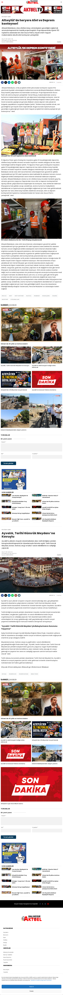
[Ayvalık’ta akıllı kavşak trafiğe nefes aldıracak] (47, 354)
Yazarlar (5, 972)
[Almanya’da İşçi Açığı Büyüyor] (6, 513)
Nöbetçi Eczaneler (8, 952)
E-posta (35, 454)
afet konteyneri (19, 296)
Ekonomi (5, 935)
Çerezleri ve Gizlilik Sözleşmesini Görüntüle (41, 980)
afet (11, 296)
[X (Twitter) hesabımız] (42, 904)
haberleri (37, 296)
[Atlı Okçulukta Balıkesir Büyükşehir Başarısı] (36, 519)
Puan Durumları (7, 960)
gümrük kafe (13, 674)
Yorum (3, 442)
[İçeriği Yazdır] (19, 82)
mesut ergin (35, 674)
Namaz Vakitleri (7, 955)
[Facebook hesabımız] (40, 904)
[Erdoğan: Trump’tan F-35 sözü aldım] (6, 508)
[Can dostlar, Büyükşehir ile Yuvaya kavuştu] (6, 496)
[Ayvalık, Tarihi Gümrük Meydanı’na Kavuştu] (16, 354)
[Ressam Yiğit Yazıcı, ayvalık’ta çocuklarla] (6, 519)
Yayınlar (5, 962)
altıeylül (29, 296)
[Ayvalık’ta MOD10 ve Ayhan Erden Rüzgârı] (36, 508)
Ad (2, 454)
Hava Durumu (7, 957)
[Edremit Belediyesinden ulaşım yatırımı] (31, 410)
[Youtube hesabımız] (48, 904)
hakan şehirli (46, 296)
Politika (5, 940)
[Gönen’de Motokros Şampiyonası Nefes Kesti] (36, 513)
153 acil (4, 296)
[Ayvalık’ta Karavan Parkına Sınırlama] (47, 379)
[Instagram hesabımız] (45, 904)
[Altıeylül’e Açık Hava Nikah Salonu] (31, 784)
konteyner (5, 299)
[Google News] (59, 82)
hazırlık (55, 296)
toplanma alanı (15, 299)
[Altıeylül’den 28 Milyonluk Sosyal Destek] (16, 379)
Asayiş (5, 942)
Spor (4, 937)
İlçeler (59, 42)
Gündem (5, 932)
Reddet (31, 991)
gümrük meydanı (24, 674)
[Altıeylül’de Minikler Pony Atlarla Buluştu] (6, 502)
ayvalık (4, 674)
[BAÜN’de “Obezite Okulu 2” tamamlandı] (36, 496)
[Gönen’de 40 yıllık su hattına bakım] (31, 324)
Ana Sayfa (6, 969)
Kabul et (31, 986)
